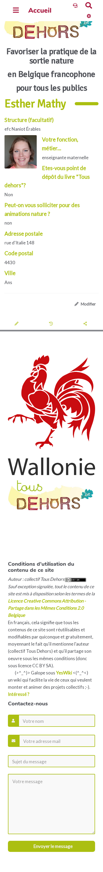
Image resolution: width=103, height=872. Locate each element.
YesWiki (64, 672)
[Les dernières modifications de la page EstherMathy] (52, 324)
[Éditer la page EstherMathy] (17, 324)
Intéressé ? (18, 694)
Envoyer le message (53, 846)
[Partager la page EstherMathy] (86, 324)
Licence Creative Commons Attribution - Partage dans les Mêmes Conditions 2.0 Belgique (47, 608)
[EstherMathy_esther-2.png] (23, 154)
